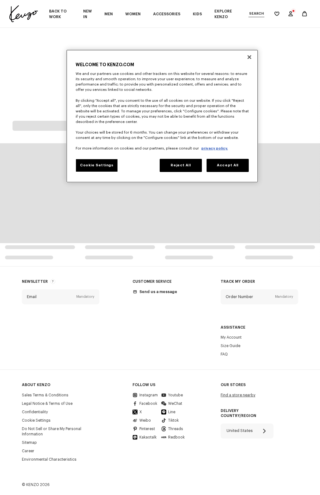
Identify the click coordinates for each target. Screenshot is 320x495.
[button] (60, 296)
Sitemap (29, 442)
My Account (231, 337)
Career (28, 451)
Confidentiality (35, 412)
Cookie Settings (36, 420)
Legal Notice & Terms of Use (47, 403)
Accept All (227, 165)
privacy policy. (214, 148)
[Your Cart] (304, 13)
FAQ (224, 354)
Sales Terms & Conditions (45, 395)
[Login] (290, 13)
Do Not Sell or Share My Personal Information (51, 431)
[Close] (249, 57)
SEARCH (256, 13)
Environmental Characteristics (49, 459)
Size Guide (230, 346)
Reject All (181, 165)
